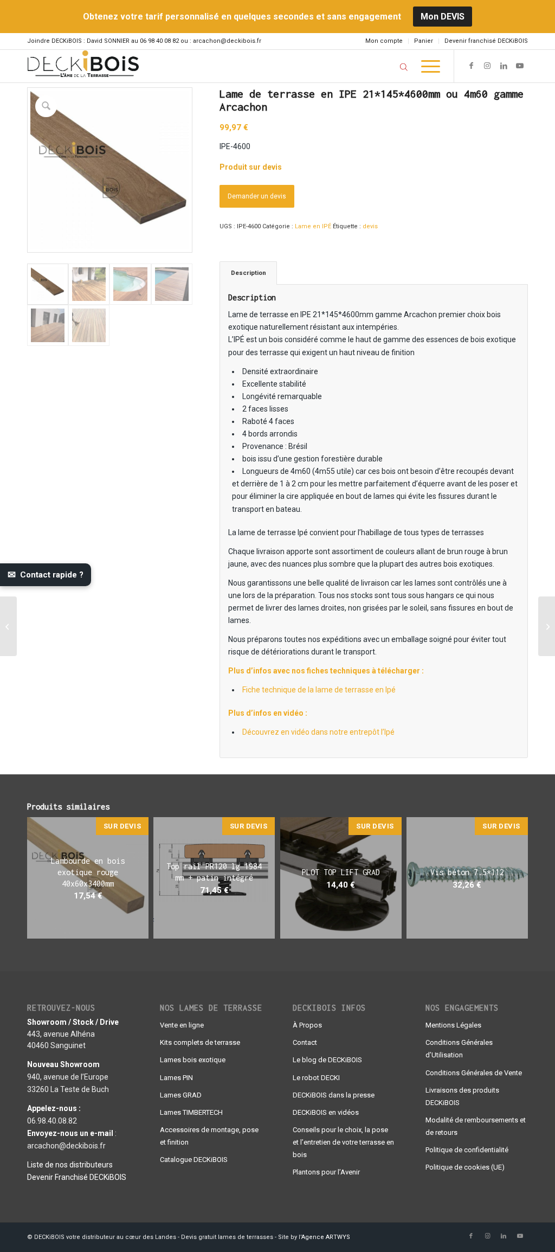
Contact (305, 1042)
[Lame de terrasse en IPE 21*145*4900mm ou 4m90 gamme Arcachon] (8, 626)
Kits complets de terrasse (200, 1042)
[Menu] (427, 66)
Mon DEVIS (442, 16)
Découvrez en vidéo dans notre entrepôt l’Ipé (318, 732)
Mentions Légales (453, 1025)
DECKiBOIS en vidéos (326, 1112)
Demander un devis (257, 196)
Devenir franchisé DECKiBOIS (486, 40)
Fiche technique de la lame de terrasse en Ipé (319, 689)
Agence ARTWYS (325, 1237)
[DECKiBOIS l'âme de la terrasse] (83, 66)
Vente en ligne (182, 1025)
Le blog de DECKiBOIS (327, 1060)
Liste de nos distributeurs (70, 1164)
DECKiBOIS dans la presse (334, 1095)
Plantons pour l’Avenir (326, 1172)
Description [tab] (248, 273)
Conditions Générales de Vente (473, 1073)
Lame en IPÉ (313, 226)
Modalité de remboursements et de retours (475, 1126)
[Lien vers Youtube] (520, 65)
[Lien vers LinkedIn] (503, 65)
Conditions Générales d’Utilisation (459, 1048)
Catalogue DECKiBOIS (194, 1159)
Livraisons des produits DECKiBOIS (462, 1096)
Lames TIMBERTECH (191, 1112)
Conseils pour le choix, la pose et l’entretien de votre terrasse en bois (343, 1142)
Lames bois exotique (192, 1060)
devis (370, 226)
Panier (423, 40)
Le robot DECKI (316, 1078)
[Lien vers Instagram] (487, 65)
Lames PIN (176, 1078)
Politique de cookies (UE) (465, 1167)
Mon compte (384, 40)
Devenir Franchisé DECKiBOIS (76, 1177)
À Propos (307, 1025)
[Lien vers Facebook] (471, 65)
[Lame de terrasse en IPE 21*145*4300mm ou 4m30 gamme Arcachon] (546, 626)
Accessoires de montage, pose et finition (209, 1136)
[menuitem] (384, 41)
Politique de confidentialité (466, 1150)
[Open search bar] (404, 67)
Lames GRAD (181, 1095)
